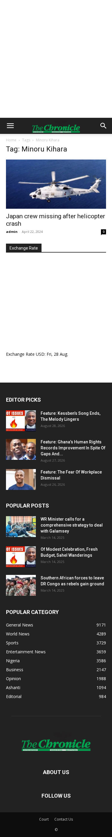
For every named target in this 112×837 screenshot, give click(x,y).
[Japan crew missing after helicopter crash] (56, 184)
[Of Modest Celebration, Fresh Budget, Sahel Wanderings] (21, 556)
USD (40, 354)
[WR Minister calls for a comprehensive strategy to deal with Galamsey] (21, 526)
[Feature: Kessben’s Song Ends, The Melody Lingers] (21, 420)
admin (12, 231)
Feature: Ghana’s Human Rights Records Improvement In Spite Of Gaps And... (73, 448)
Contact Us (63, 819)
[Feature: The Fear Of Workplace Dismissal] (21, 479)
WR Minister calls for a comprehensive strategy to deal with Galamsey (72, 525)
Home (11, 140)
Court (44, 819)
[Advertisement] (56, 59)
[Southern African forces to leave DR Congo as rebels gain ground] (21, 585)
